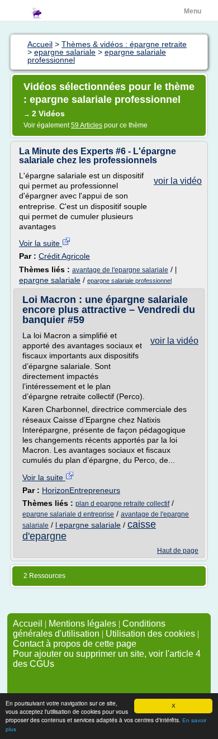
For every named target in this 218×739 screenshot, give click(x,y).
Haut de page (177, 551)
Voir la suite (40, 243)
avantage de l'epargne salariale (120, 270)
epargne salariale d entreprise (68, 514)
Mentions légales (82, 623)
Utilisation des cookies (150, 633)
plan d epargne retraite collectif (122, 504)
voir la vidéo (178, 181)
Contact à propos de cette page (74, 643)
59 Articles (86, 125)
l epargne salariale (88, 524)
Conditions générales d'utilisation (89, 628)
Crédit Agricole (64, 256)
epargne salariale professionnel (129, 280)
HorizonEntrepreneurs (81, 490)
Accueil (27, 623)
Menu (192, 11)
